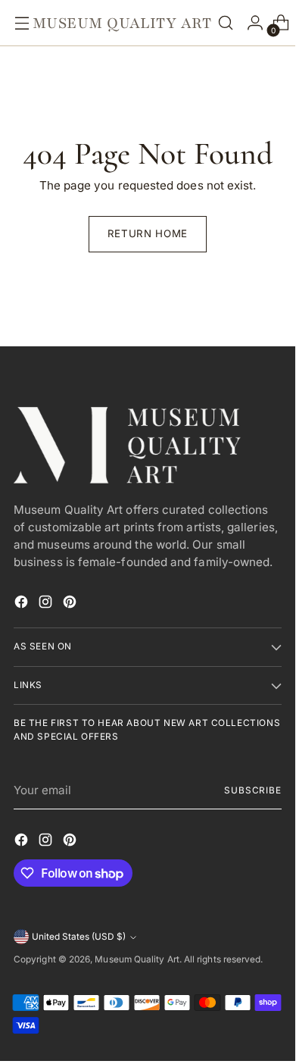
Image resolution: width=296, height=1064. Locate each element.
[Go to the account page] (251, 23)
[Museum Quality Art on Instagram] (47, 604)
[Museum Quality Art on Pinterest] (71, 604)
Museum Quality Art (137, 959)
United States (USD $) (79, 936)
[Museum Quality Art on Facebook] (23, 604)
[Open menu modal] (18, 23)
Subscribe (253, 790)
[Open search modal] (225, 23)
